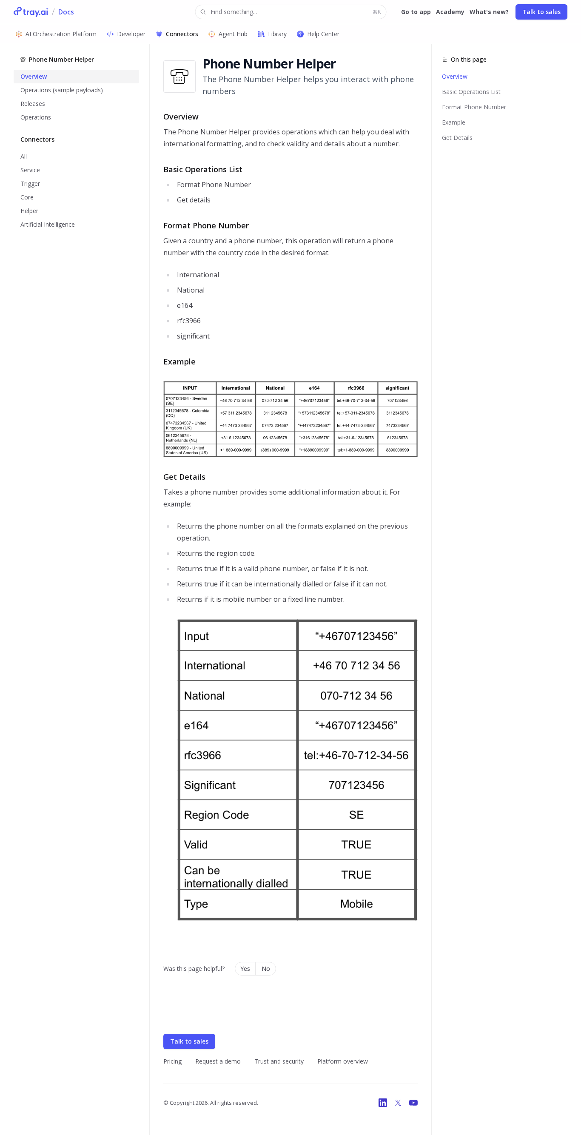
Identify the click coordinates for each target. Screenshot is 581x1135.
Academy (450, 12)
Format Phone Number (474, 107)
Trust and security (279, 1061)
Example (453, 122)
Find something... (296, 12)
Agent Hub (233, 34)
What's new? (489, 12)
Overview (454, 76)
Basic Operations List (471, 92)
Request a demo (218, 1061)
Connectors (182, 34)
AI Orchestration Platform (61, 34)
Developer (131, 34)
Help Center (323, 34)
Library (277, 34)
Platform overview (342, 1061)
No (266, 968)
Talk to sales (541, 12)
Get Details (457, 138)
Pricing (172, 1061)
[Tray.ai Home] (31, 12)
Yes (245, 968)
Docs (66, 12)
